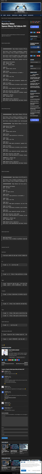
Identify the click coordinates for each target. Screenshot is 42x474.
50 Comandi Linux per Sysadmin (34, 105)
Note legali (34, 472)
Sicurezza (6, 447)
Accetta (23, 470)
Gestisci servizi (23, 468)
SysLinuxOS (4, 448)
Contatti (4, 15)
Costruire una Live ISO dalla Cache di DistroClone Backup (35, 108)
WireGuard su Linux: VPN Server (34, 101)
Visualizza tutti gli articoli (20, 357)
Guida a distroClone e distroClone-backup (34, 75)
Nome (3, 427)
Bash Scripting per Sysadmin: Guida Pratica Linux (5, 451)
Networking (16, 446)
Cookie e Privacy (31, 472)
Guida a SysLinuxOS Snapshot (34, 115)
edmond (6, 386)
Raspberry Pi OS (23, 445)
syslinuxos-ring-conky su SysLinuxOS (35, 110)
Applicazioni (13, 445)
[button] (40, 462)
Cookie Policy (27, 472)
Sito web (3, 434)
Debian (3, 21)
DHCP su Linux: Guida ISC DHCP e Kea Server (35, 84)
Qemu (12, 447)
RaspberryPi (22, 446)
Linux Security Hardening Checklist (23, 451)
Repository (25, 15)
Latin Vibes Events (30, 15)
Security (4, 447)
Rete (24, 446)
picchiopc (6, 371)
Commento (4, 415)
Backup (7, 460)
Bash (3, 444)
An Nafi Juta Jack (32, 83)
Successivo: (22, 363)
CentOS (5, 444)
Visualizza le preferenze (36, 470)
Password (22, 444)
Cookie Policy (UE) (14, 15)
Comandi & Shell (5, 445)
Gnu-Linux (5, 21)
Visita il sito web (11, 357)
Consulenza (20, 15)
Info (1, 15)
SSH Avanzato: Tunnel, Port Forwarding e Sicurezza (35, 87)
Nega (29, 470)
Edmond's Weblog (21, 11)
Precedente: (8, 363)
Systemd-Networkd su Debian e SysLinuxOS (14, 451)
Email (3, 430)
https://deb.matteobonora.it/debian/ (10, 397)
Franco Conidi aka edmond (6, 28)
